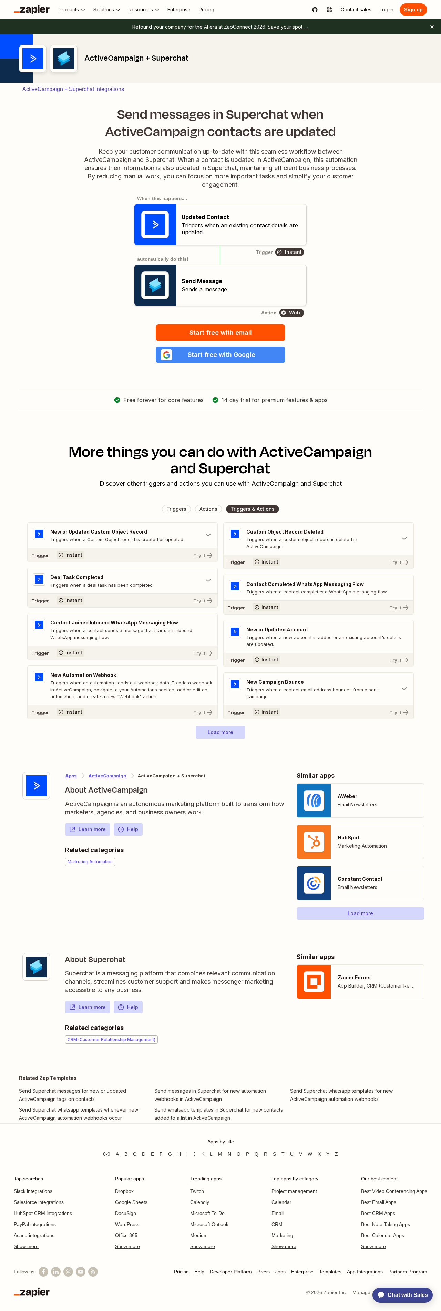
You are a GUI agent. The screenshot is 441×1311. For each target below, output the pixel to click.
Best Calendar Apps (382, 1235)
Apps (71, 775)
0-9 (106, 1154)
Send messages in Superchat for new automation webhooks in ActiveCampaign (210, 1095)
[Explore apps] (329, 9)
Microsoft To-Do (207, 1213)
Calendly (199, 1202)
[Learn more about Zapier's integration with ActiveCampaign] (36, 786)
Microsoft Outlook (209, 1224)
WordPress (127, 1224)
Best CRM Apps (378, 1213)
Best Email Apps (378, 1202)
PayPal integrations (35, 1224)
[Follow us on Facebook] (43, 1272)
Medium (199, 1235)
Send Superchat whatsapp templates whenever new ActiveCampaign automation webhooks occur (78, 1114)
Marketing (282, 1235)
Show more (26, 1246)
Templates (330, 1271)
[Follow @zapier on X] (68, 1272)
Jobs (280, 1271)
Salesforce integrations (39, 1202)
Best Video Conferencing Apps (394, 1191)
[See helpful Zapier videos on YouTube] (80, 1272)
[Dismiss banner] (432, 27)
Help (132, 829)
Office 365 (126, 1235)
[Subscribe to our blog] (93, 1272)
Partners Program (407, 1271)
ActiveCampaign (107, 775)
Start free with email (220, 332)
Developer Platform (231, 1271)
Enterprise (302, 1271)
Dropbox (124, 1191)
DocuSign (125, 1213)
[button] (220, 355)
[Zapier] (32, 9)
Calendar (281, 1202)
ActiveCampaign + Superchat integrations (73, 89)
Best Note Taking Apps (385, 1224)
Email (277, 1213)
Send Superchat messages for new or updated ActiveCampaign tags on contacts (72, 1095)
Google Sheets (131, 1202)
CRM (277, 1224)
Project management (294, 1191)
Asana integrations (34, 1235)
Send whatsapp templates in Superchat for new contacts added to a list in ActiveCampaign (218, 1114)
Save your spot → (288, 27)
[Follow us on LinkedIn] (56, 1272)
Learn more (92, 829)
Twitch (197, 1191)
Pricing (181, 1271)
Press (263, 1271)
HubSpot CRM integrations (43, 1213)
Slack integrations (33, 1191)
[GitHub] (314, 9)
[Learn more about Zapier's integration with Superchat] (36, 967)
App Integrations (365, 1271)
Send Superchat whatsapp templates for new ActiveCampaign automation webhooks (341, 1095)
